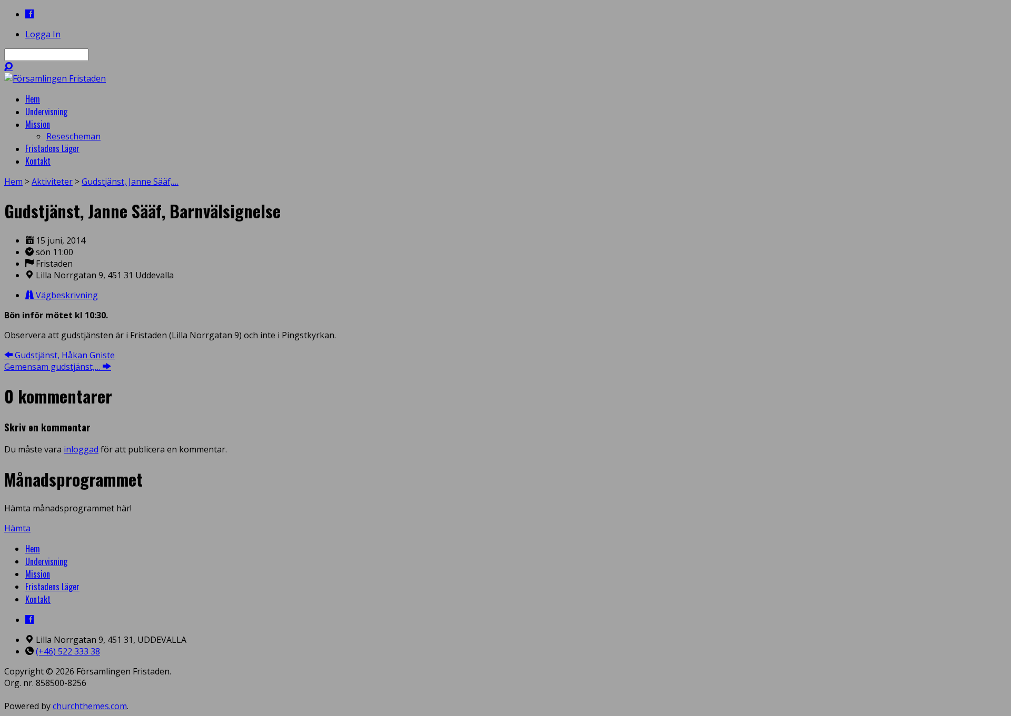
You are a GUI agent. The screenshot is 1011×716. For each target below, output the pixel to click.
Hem (13, 181)
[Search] (8, 66)
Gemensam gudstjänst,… (53, 366)
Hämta (17, 528)
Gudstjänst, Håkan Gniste (64, 355)
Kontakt (38, 599)
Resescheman (73, 136)
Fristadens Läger (52, 586)
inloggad (81, 449)
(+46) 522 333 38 (68, 651)
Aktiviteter (52, 181)
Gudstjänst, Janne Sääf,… (130, 181)
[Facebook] (29, 13)
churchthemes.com (90, 706)
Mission (37, 574)
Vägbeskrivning (66, 295)
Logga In (43, 34)
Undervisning (46, 561)
